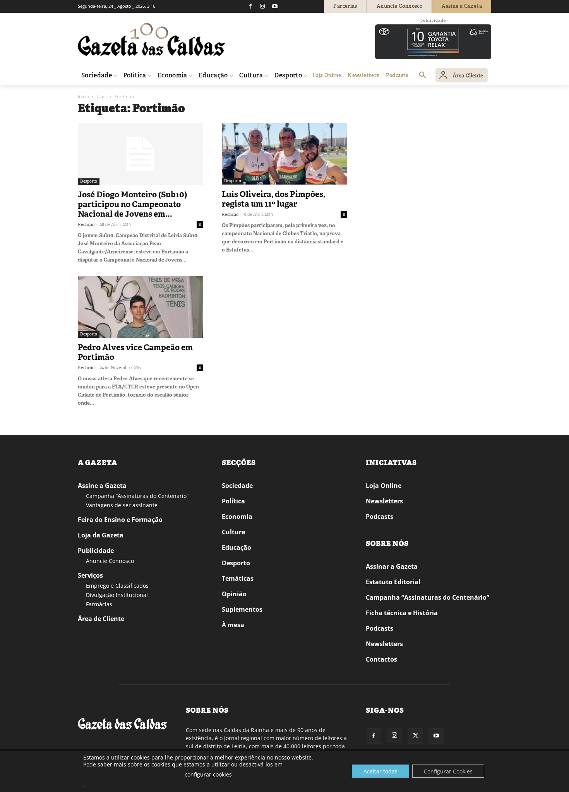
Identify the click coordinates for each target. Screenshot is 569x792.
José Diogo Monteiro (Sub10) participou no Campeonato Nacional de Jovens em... (132, 204)
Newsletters (384, 501)
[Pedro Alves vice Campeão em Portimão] (140, 307)
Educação (236, 547)
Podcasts (379, 516)
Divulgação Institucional (117, 595)
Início (83, 96)
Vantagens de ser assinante (122, 505)
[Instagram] (262, 6)
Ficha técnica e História (402, 613)
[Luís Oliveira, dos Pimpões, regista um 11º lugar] (284, 154)
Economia (237, 516)
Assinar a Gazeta (392, 566)
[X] (415, 736)
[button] (422, 75)
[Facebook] (250, 6)
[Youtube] (275, 6)
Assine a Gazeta (102, 485)
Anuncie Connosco (110, 560)
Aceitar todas (380, 771)
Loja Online (383, 485)
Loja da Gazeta (100, 535)
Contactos (381, 659)
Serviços (90, 575)
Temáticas (238, 578)
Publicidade (96, 550)
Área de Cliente (101, 618)
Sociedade (237, 485)
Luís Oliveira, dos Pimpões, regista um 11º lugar (273, 199)
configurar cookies (208, 774)
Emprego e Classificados (117, 585)
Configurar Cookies (448, 771)
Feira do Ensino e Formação (120, 519)
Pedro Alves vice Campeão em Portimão (135, 352)
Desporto (88, 181)
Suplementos (242, 609)
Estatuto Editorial (393, 582)
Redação (86, 224)
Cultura (233, 532)
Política (233, 501)
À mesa (233, 625)
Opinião (234, 594)
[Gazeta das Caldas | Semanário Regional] (151, 39)
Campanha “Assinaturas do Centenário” (137, 495)
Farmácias (99, 604)
